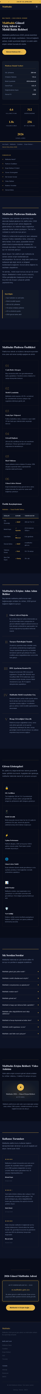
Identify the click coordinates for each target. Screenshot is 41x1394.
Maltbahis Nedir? (10, 159)
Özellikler (20, 144)
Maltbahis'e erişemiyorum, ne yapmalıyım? (20, 985)
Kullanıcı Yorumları (10, 185)
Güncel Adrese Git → (14, 52)
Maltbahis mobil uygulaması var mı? (20, 1027)
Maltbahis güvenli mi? (20, 998)
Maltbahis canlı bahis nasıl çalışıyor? (20, 1033)
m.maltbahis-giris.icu (20, 1289)
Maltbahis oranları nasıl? (20, 991)
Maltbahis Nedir (7, 1345)
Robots (21, 1390)
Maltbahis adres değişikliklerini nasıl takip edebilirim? (20, 1012)
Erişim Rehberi (28, 144)
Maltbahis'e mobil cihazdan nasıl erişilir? (20, 978)
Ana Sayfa (5, 144)
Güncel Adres (9, 190)
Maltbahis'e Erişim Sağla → (20, 1308)
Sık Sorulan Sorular (11, 177)
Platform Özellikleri (11, 164)
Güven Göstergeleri (11, 172)
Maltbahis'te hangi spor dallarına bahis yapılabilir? (20, 1005)
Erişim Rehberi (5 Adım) (12, 168)
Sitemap (4, 1369)
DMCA (4, 1376)
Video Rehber (9, 181)
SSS (3, 1355)
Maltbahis (7, 6)
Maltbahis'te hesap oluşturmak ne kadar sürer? (20, 1020)
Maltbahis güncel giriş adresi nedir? (20, 971)
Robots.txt (5, 1373)
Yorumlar (5, 1359)
